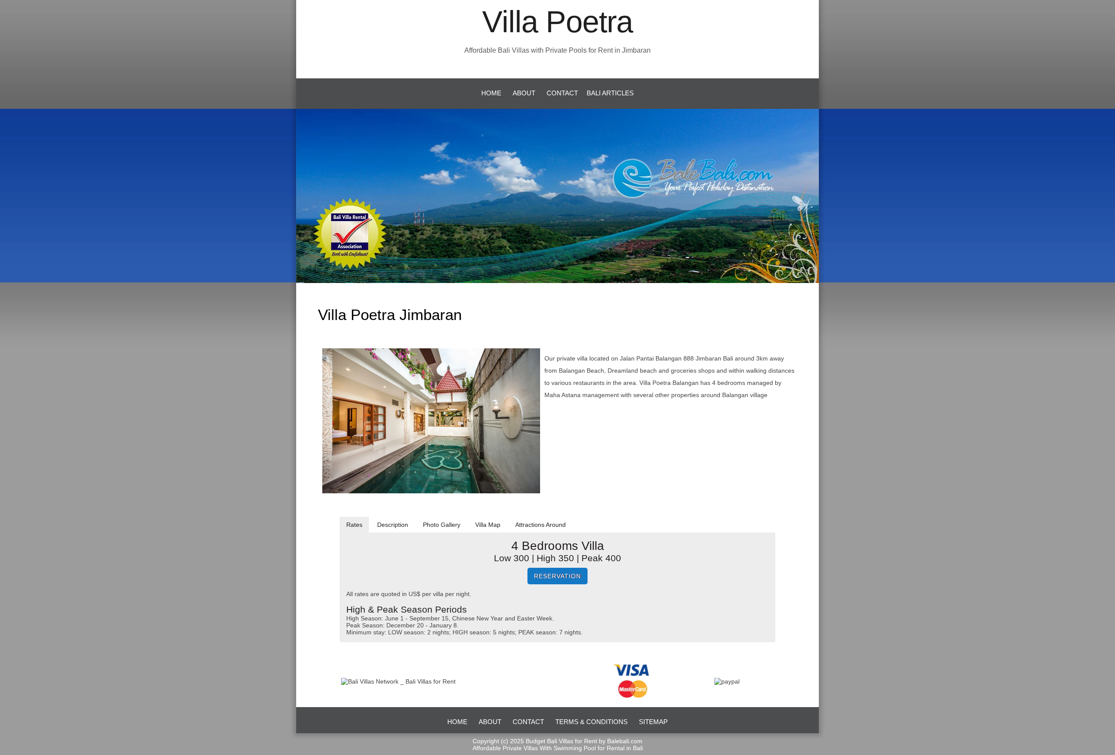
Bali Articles (610, 93)
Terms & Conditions (591, 721)
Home (491, 93)
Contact (562, 93)
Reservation (557, 576)
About (524, 93)
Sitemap (653, 721)
